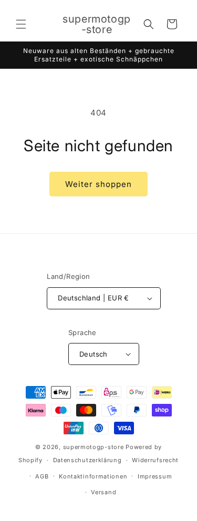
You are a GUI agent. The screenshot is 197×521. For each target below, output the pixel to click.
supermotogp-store (93, 447)
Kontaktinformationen (93, 476)
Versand (103, 492)
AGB (41, 476)
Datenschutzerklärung (87, 460)
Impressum (155, 476)
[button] (21, 24)
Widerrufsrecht (155, 460)
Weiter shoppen (98, 184)
